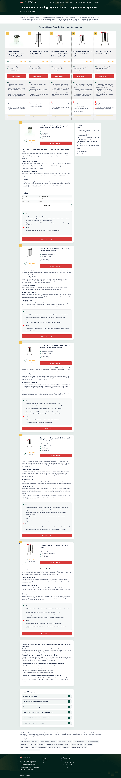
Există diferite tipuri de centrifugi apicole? (33, 723)
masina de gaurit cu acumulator (65, 741)
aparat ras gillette (88, 744)
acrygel (58, 747)
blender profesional (76, 747)
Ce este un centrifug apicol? (30, 696)
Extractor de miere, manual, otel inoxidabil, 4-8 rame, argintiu (88, 142)
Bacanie (62, 2)
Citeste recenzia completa (16, 117)
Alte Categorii (95, 2)
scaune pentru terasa (42, 747)
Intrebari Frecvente (82, 153)
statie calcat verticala (45, 741)
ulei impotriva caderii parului (92, 741)
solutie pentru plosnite (25, 741)
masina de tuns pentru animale (27, 750)
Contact (43, 765)
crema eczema (52, 747)
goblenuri (67, 744)
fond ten (37, 750)
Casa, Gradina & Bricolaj (71, 2)
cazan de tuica (35, 741)
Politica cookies (45, 760)
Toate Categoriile (66, 767)
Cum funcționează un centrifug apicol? (33, 707)
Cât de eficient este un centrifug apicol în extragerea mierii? (38, 712)
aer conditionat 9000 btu (79, 741)
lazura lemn (53, 741)
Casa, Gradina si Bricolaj (68, 763)
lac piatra (33, 747)
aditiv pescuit (41, 744)
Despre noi (44, 758)
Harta (43, 763)
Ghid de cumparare (82, 151)
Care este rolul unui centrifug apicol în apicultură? (35, 701)
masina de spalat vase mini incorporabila (55, 744)
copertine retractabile (25, 747)
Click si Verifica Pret (15, 76)
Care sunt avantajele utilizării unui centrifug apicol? (36, 718)
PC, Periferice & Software (85, 2)
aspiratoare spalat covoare (77, 744)
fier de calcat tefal (32, 744)
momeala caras (24, 744)
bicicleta (84, 747)
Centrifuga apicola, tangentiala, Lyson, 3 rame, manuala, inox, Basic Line (88, 131)
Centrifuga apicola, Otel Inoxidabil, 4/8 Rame (88, 145)
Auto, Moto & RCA (54, 2)
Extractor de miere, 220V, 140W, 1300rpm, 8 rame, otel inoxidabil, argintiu (88, 138)
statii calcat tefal (66, 747)
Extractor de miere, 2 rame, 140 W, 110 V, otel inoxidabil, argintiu (88, 134)
